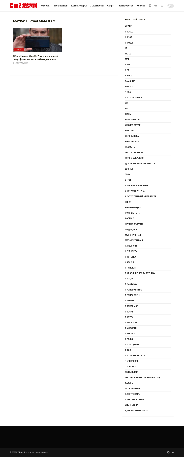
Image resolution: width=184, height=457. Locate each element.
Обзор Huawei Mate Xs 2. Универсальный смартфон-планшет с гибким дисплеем (35, 57)
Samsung (130, 81)
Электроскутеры (134, 399)
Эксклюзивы (60, 5)
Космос (141, 5)
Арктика (130, 130)
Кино (128, 202)
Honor (128, 37)
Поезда (129, 279)
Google (129, 32)
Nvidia (128, 76)
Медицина (131, 229)
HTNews (19, 452)
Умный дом (131, 372)
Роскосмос (131, 306)
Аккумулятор (133, 125)
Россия (129, 312)
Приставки (131, 284)
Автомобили (132, 119)
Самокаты (131, 323)
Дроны (129, 169)
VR (126, 108)
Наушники (131, 246)
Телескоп (130, 366)
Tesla (128, 92)
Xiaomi (128, 114)
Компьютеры (79, 5)
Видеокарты (132, 141)
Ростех (129, 317)
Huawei (19, 49)
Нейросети (131, 251)
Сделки (129, 339)
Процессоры (132, 295)
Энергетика (131, 405)
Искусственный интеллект (140, 196)
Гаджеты (130, 147)
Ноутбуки (130, 257)
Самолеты (131, 328)
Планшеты (131, 268)
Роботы (129, 301)
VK (126, 103)
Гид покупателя (134, 152)
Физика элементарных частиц (142, 377)
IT (126, 48)
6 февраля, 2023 (21, 63)
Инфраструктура (134, 191)
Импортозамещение (136, 185)
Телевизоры (132, 361)
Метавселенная (134, 240)
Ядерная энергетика (136, 410)
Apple (128, 26)
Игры (128, 180)
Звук (127, 174)
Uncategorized (133, 98)
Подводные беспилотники (140, 273)
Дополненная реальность (140, 163)
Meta (128, 54)
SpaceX (129, 86)
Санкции (130, 333)
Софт (110, 5)
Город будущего (134, 158)
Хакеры (129, 383)
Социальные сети (135, 355)
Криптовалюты (134, 224)
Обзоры (45, 5)
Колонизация (133, 207)
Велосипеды (132, 136)
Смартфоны (97, 5)
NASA (127, 65)
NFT (127, 70)
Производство (125, 5)
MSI (127, 59)
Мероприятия (133, 235)
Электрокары (132, 394)
